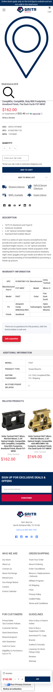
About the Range (9, 573)
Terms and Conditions (40, 603)
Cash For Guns (8, 646)
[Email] (9, 205)
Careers (5, 587)
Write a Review (8, 118)
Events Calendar (9, 591)
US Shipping (34, 585)
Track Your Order (36, 560)
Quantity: (7, 143)
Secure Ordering (36, 564)
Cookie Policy (40, 598)
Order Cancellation (37, 569)
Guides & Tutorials (37, 644)
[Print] (14, 205)
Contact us (7, 569)
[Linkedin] (25, 205)
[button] (22, 113)
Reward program (9, 637)
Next (50, 401)
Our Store (6, 560)
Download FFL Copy (37, 635)
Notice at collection (12, 689)
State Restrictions (10, 632)
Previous (44, 401)
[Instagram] (21, 537)
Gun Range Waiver (10, 582)
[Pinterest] (30, 205)
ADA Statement (9, 641)
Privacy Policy (40, 594)
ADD (37, 679)
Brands (32, 640)
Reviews (32, 656)
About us (6, 564)
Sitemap (32, 661)
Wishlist (9, 673)
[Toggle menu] (4, 10)
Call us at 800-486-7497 (26, 530)
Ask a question (11, 339)
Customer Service (10, 628)
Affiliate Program (36, 581)
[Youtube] (26, 537)
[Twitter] (20, 205)
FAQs (31, 590)
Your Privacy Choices (20, 684)
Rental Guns (7, 578)
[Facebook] (4, 205)
